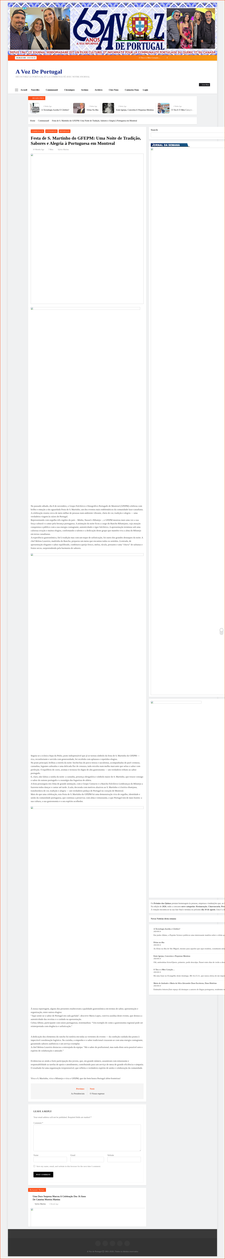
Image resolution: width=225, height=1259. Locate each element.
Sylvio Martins (63, 150)
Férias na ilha (159, 942)
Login (145, 90)
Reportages (65, 131)
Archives (98, 90)
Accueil (24, 90)
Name (35, 1155)
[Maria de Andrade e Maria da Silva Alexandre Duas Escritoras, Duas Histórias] (139, 108)
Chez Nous (113, 90)
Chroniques (69, 90)
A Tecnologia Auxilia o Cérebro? (137, 58)
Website (110, 1155)
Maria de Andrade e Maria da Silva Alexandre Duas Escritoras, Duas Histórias (185, 983)
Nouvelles (35, 90)
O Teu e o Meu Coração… (117, 110)
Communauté (52, 90)
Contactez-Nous (132, 90)
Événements (51, 131)
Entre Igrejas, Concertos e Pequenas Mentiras (69, 110)
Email (72, 1155)
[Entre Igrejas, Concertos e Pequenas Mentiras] (43, 108)
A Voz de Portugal (39, 71)
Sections (84, 90)
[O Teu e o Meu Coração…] (98, 108)
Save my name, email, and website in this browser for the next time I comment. (68, 1166)
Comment (38, 1123)
